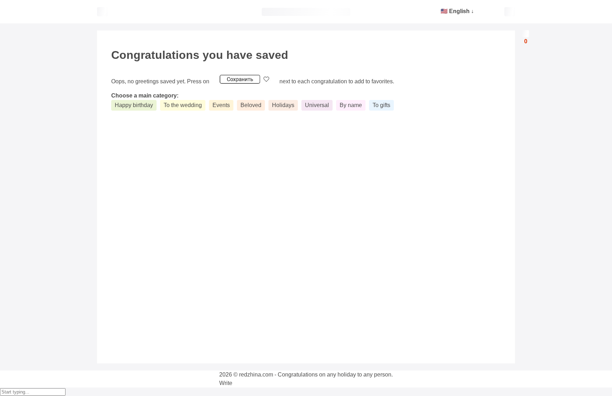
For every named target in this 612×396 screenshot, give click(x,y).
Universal (317, 105)
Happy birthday (134, 105)
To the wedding (183, 105)
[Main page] (306, 12)
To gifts (381, 105)
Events (221, 105)
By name (351, 105)
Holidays (283, 105)
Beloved (250, 105)
